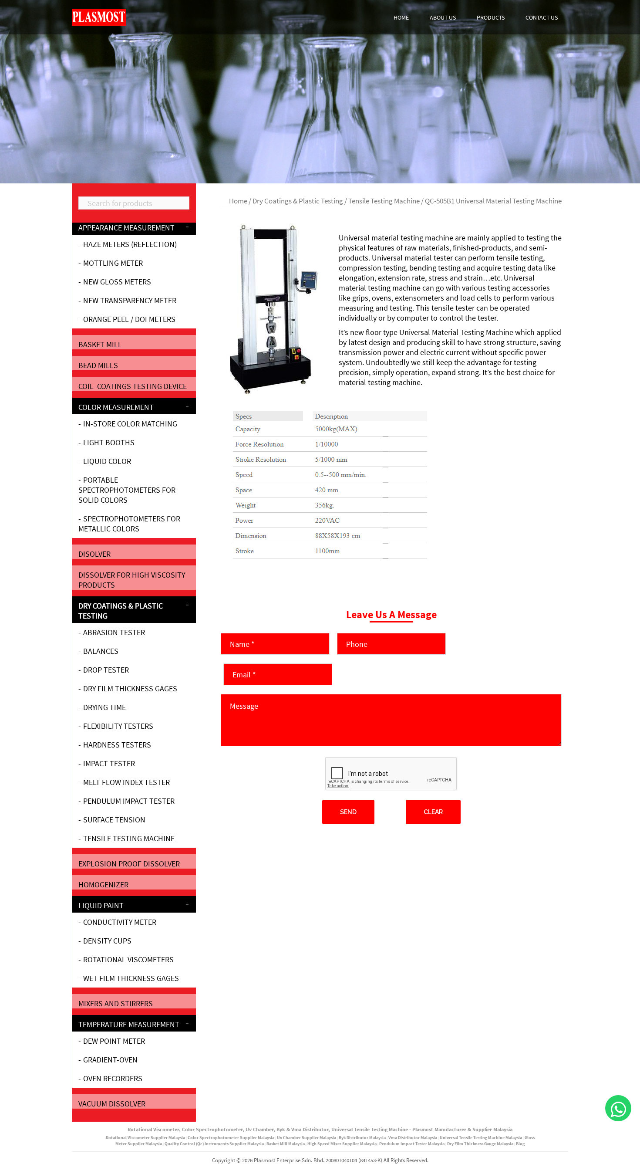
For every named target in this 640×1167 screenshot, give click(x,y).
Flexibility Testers (118, 726)
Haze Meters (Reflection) (130, 244)
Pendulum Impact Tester (129, 801)
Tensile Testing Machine (384, 201)
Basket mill (100, 344)
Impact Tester (109, 763)
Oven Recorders (112, 1078)
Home (238, 201)
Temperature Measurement (128, 1024)
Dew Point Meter (114, 1041)
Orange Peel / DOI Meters (129, 319)
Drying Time (104, 707)
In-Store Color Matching (130, 424)
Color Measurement (116, 407)
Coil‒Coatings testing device (132, 386)
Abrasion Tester (114, 632)
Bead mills (98, 365)
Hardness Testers (117, 745)
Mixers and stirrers (115, 1003)
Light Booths (109, 442)
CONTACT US (541, 17)
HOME (401, 17)
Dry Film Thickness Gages (130, 688)
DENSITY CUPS (107, 941)
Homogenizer (103, 884)
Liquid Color (107, 461)
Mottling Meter (113, 263)
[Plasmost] (99, 16)
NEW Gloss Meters (117, 282)
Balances (100, 651)
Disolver (94, 554)
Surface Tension (114, 820)
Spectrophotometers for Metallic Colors (129, 524)
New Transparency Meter (129, 300)
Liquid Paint (101, 905)
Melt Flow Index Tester (126, 782)
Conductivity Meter (119, 922)
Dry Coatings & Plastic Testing (298, 201)
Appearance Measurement (126, 228)
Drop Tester (106, 670)
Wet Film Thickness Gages (131, 978)
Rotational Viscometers (128, 959)
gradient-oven (110, 1060)
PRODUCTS (491, 17)
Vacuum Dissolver (111, 1104)
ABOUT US (443, 17)
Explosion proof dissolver (129, 864)
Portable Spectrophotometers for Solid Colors (126, 490)
